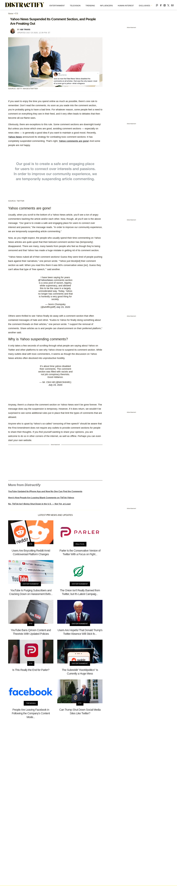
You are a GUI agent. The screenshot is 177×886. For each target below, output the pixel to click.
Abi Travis (25, 29)
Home (10, 13)
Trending (90, 6)
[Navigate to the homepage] (24, 5)
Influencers (106, 6)
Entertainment (57, 6)
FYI (16, 13)
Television (75, 6)
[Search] (157, 5)
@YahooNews (45, 280)
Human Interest (126, 6)
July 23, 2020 (63, 307)
